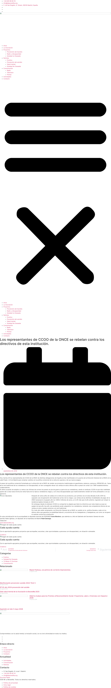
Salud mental (11, 64)
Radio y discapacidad (14, 54)
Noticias (6, 58)
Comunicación (8, 68)
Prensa (9, 74)
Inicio (5, 45)
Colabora (3, 535)
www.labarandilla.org (7, 523)
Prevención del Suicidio (14, 52)
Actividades (7, 77)
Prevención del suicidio (14, 62)
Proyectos (6, 50)
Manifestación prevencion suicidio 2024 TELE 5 (18, 583)
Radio (9, 70)
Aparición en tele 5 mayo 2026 (11, 609)
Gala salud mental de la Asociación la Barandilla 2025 (19, 592)
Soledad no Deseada (14, 56)
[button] (55, 191)
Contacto (6, 79)
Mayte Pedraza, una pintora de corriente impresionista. (50, 570)
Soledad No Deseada (14, 66)
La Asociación (8, 48)
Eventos (9, 60)
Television (10, 72)
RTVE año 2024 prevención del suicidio (14, 587)
